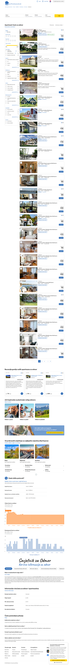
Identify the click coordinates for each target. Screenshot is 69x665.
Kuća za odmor (13, 109)
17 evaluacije (44, 218)
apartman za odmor (13, 111)
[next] (48, 361)
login (40, 1)
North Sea (7, 649)
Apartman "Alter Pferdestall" (43, 83)
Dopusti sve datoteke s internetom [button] (58, 660)
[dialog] (58, 653)
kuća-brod (13, 114)
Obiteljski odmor (13, 89)
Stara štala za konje (41, 70)
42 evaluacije (44, 99)
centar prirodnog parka (17, 580)
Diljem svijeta (7, 655)
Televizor (13, 63)
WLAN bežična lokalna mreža (13, 59)
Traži (59, 15)
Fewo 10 (39, 57)
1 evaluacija (44, 191)
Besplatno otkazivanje (13, 55)
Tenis (13, 102)
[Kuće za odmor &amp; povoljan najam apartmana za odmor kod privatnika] (13, 4)
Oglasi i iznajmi (34, 649)
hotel (13, 112)
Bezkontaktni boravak (13, 84)
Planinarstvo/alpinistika (13, 101)
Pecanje (13, 96)
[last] (50, 361)
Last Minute (13, 121)
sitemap (6, 657)
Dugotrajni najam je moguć (13, 78)
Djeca (13, 74)
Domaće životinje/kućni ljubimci (13, 72)
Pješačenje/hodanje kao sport (13, 99)
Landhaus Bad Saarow (42, 44)
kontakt (22, 655)
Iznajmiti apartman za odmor (59, 1)
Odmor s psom (13, 86)
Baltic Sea (7, 651)
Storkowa (33, 577)
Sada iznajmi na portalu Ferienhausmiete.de (55, 432)
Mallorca (6, 653)
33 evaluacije (44, 138)
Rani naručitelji (13, 122)
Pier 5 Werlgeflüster (42, 30)
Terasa (13, 65)
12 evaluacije (44, 297)
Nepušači (13, 76)
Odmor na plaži (13, 88)
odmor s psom (8, 582)
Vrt (13, 61)
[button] (58, 662)
